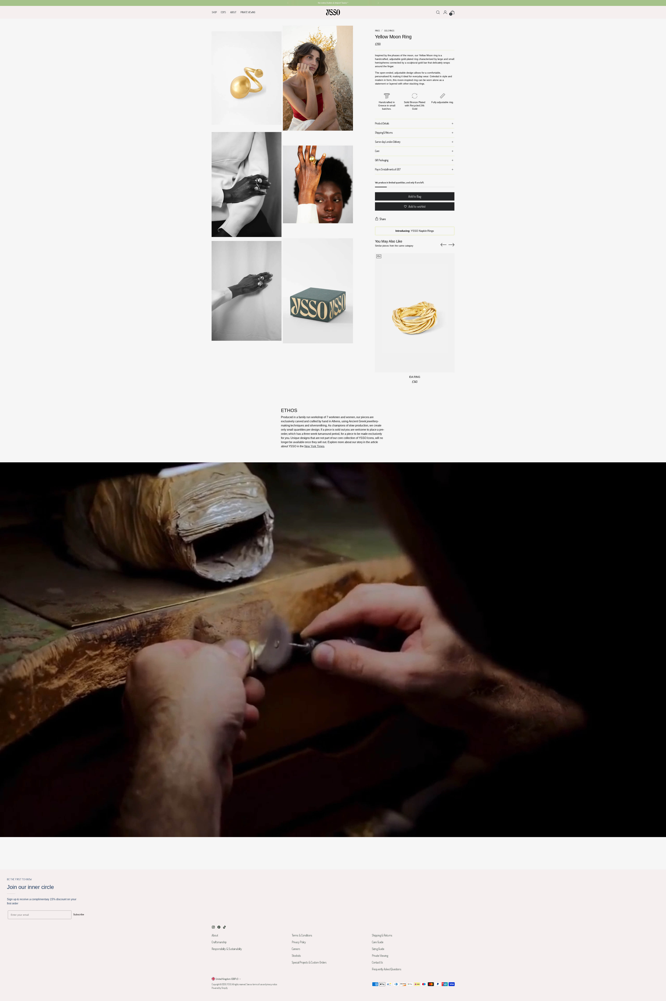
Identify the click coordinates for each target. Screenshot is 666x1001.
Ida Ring (414, 377)
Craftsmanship (219, 942)
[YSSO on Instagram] (214, 927)
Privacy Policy (299, 942)
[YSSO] (333, 12)
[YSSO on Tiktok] (225, 927)
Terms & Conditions (302, 935)
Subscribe (78, 914)
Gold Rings (389, 30)
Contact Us (377, 962)
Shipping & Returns (382, 935)
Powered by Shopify (220, 987)
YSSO (229, 984)
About (215, 935)
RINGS (377, 30)
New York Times (314, 446)
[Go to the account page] (445, 12)
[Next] (378, 3)
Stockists (296, 955)
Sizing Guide (378, 949)
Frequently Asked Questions (386, 969)
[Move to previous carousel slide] (443, 245)
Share (382, 219)
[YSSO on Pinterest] (219, 927)
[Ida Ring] (414, 312)
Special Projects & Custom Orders (309, 962)
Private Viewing (380, 955)
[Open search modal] (437, 12)
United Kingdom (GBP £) (227, 978)
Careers (296, 949)
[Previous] (288, 3)
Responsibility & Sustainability (227, 949)
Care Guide (377, 942)
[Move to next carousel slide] (451, 245)
